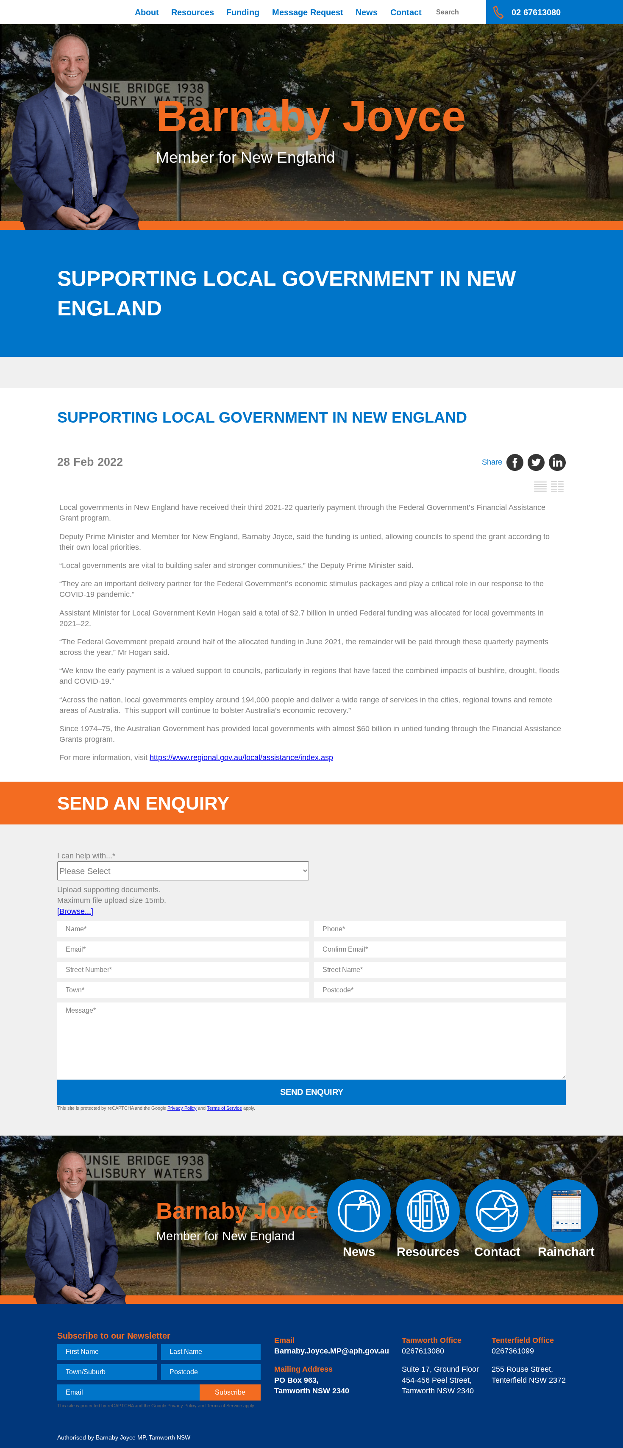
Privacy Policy (182, 1108)
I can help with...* (86, 856)
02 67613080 (536, 12)
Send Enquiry (311, 1092)
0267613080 (423, 1351)
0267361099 (513, 1351)
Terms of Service (224, 1108)
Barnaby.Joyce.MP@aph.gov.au (331, 1351)
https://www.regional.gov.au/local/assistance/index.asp (241, 757)
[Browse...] (75, 911)
